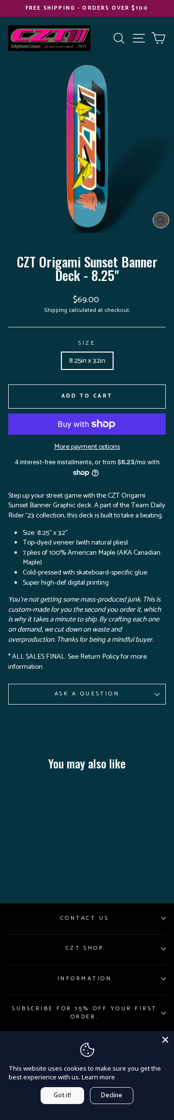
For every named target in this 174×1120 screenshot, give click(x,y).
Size (86, 343)
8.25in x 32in (87, 361)
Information (85, 978)
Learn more (98, 1077)
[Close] (165, 1040)
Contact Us (84, 918)
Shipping (55, 310)
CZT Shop (84, 948)
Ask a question (87, 693)
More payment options (87, 447)
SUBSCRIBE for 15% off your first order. (84, 1012)
